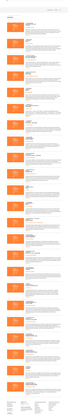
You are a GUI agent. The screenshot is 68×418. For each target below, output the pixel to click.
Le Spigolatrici (29, 125)
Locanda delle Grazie (30, 321)
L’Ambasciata (28, 108)
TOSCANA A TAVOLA (38, 411)
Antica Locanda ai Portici (31, 76)
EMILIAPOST (36, 406)
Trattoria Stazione (30, 305)
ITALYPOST (36, 403)
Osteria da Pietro (29, 354)
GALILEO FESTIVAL (51, 406)
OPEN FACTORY (51, 410)
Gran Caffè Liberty (29, 271)
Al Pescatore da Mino (30, 59)
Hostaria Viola (29, 338)
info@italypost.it (10, 413)
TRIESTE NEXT (51, 407)
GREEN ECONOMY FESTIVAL (53, 403)
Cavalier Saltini (29, 141)
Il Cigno (27, 190)
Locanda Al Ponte (29, 27)
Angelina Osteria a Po (30, 173)
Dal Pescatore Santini (30, 255)
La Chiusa (27, 370)
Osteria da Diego (29, 239)
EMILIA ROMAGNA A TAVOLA (39, 410)
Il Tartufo (27, 287)
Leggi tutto (27, 35)
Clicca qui (22, 408)
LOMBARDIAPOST (37, 407)
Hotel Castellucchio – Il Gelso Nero (34, 222)
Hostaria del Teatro (30, 386)
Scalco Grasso (29, 43)
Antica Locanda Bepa (30, 157)
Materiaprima (28, 92)
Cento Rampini (28, 206)
